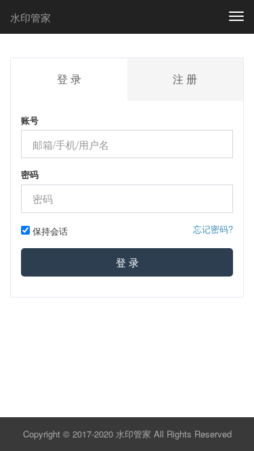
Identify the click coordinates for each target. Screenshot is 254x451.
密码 (30, 174)
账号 (30, 120)
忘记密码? (213, 228)
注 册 (185, 79)
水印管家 (30, 17)
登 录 (127, 262)
